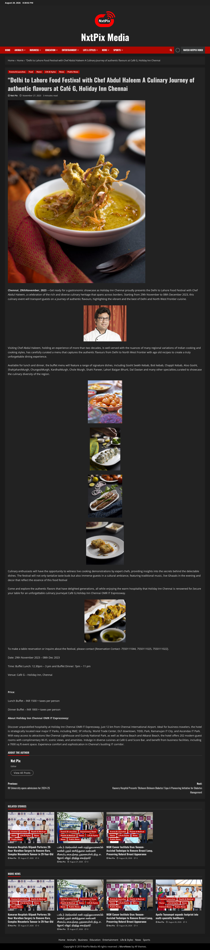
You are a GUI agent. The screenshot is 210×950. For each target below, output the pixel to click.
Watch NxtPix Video (193, 50)
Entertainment (69, 50)
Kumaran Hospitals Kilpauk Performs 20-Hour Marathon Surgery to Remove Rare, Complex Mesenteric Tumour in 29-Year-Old (30, 850)
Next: (157, 788)
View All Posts (22, 773)
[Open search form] (171, 50)
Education (50, 50)
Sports (117, 50)
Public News (73, 72)
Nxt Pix (14, 95)
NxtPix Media (105, 37)
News (104, 50)
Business (34, 50)
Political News (165, 907)
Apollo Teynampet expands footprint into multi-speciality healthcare (177, 916)
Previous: (29, 786)
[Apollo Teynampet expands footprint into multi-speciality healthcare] (179, 895)
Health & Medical (38, 831)
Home (7, 50)
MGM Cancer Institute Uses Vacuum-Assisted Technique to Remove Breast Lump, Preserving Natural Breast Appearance (129, 850)
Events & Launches (17, 72)
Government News (88, 831)
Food (31, 72)
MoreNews (125, 946)
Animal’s (19, 50)
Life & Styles (89, 50)
